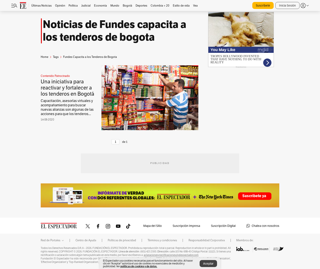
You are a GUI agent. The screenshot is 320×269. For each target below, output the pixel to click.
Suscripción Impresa (186, 226)
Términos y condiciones (162, 240)
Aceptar (208, 264)
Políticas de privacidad (122, 240)
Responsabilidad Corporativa (207, 240)
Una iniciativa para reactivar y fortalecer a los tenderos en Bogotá (67, 87)
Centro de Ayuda (86, 240)
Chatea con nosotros (265, 226)
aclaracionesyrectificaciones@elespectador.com (171, 255)
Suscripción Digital (223, 226)
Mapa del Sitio (152, 226)
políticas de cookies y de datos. (138, 266)
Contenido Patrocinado (55, 76)
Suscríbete (263, 5)
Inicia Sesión (287, 5)
